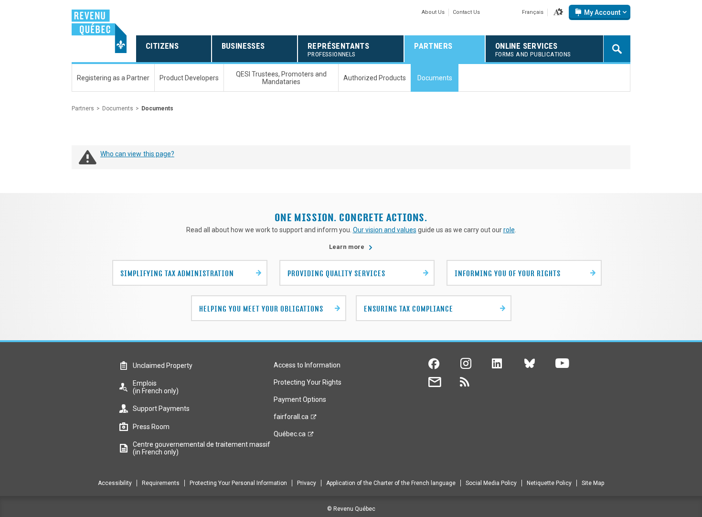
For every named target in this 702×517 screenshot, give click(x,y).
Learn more (351, 246)
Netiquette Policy (549, 483)
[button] (558, 12)
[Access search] (617, 48)
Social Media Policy (491, 483)
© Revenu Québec (351, 509)
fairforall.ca (291, 419)
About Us (433, 12)
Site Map (593, 483)
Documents (117, 108)
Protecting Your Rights (307, 382)
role (509, 230)
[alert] (599, 12)
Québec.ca (290, 436)
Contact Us (466, 12)
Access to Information (307, 365)
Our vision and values (384, 230)
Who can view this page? (137, 154)
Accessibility (115, 483)
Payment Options (300, 399)
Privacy (306, 483)
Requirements (161, 483)
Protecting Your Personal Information (238, 483)
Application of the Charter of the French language (391, 483)
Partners (83, 108)
